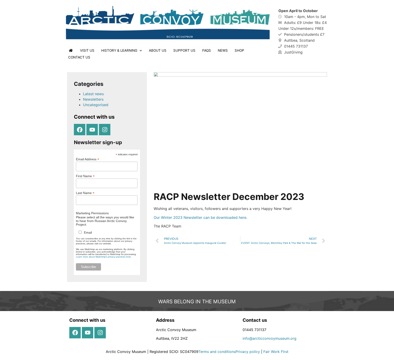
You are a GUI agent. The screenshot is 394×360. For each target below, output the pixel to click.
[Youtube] (92, 129)
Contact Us (79, 57)
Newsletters (93, 99)
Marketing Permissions (92, 213)
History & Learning (119, 50)
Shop (239, 50)
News (223, 50)
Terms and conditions (217, 351)
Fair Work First (275, 351)
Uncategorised (95, 104)
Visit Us (87, 50)
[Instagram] (104, 129)
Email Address (87, 159)
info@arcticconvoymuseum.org (269, 338)
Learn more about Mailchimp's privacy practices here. (104, 256)
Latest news (93, 94)
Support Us (184, 50)
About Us (157, 50)
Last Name (85, 193)
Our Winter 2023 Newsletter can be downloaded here (200, 217)
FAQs (206, 50)
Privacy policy (248, 351)
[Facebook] (79, 129)
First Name (85, 176)
